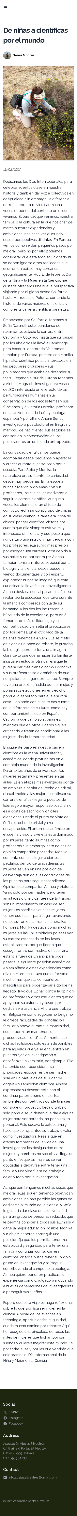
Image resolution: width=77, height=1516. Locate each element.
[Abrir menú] (5, 6)
